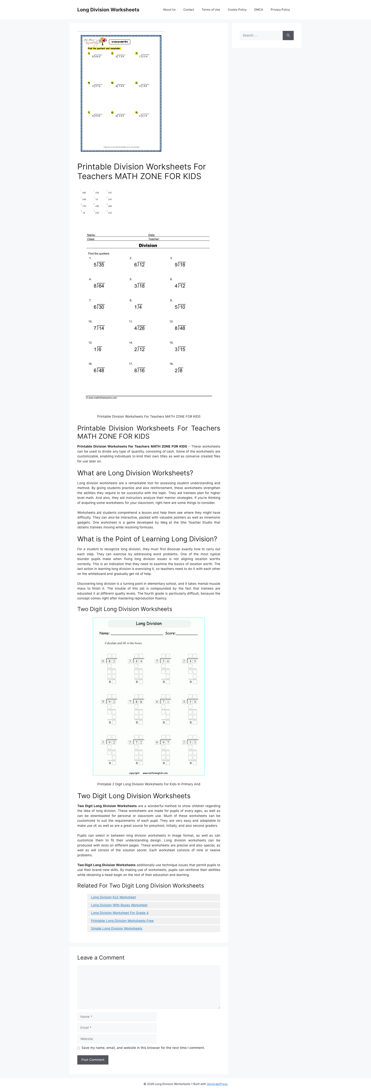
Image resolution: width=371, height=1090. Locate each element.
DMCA (258, 9)
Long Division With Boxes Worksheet (119, 905)
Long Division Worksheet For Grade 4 (120, 913)
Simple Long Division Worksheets (116, 928)
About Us (169, 9)
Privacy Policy (280, 9)
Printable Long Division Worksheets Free (122, 921)
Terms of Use (211, 9)
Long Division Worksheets (108, 10)
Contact (188, 9)
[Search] (288, 35)
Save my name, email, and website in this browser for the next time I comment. (143, 1048)
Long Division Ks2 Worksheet (113, 897)
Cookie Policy (237, 9)
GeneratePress (217, 1084)
